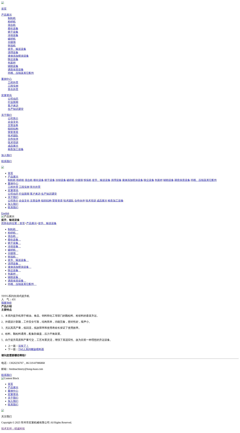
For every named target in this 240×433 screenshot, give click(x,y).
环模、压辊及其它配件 (21, 73)
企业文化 (13, 121)
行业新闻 (13, 102)
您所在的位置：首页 (13, 223)
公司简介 (13, 118)
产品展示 (6, 14)
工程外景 (13, 82)
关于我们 (6, 115)
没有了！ (23, 345)
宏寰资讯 (6, 95)
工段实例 (13, 85)
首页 (4, 8)
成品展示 (13, 145)
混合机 (12, 25)
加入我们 (6, 155)
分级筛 (12, 42)
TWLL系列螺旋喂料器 (31, 349)
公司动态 (13, 98)
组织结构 (13, 128)
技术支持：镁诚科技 (13, 428)
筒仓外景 (13, 89)
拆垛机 (12, 45)
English (5, 213)
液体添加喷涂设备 (18, 55)
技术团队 (13, 135)
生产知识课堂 (16, 109)
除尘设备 (13, 59)
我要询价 (6, 302)
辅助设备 (13, 66)
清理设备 (13, 52)
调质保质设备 (16, 69)
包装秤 (12, 62)
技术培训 (13, 142)
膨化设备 (13, 28)
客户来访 (13, 105)
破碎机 (12, 38)
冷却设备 (13, 35)
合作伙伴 (13, 139)
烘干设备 (13, 31)
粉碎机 (12, 21)
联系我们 (6, 161)
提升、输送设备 (17, 49)
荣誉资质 (13, 132)
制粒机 (12, 18)
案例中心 (6, 79)
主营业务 (13, 125)
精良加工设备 (16, 149)
